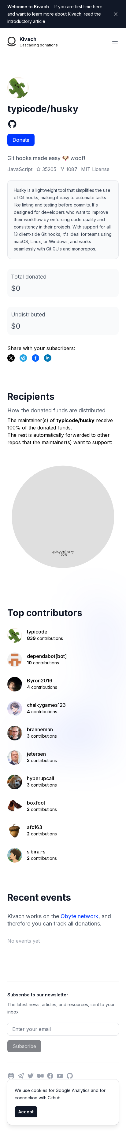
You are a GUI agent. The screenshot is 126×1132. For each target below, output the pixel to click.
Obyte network (79, 916)
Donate (21, 140)
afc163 (34, 827)
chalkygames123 (46, 705)
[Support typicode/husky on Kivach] (35, 358)
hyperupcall (40, 778)
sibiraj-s (36, 852)
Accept (26, 1111)
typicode (37, 632)
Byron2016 (39, 680)
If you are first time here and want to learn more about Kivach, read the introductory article (54, 14)
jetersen (36, 754)
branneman (40, 729)
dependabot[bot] (47, 656)
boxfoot (36, 803)
